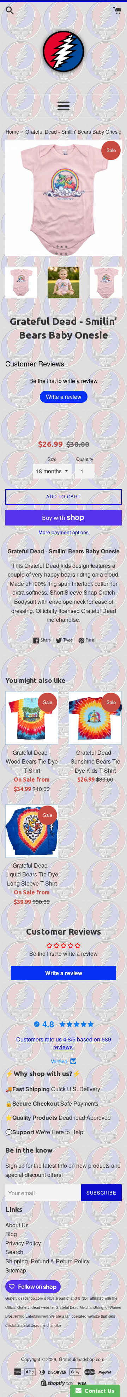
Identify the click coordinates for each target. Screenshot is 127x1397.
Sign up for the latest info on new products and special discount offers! (63, 1170)
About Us (17, 1225)
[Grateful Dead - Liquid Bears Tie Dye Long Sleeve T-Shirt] (31, 830)
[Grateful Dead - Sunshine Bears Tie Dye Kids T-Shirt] (95, 718)
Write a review (63, 397)
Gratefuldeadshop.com (81, 1359)
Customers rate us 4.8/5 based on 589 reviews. (63, 1043)
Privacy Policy (23, 1243)
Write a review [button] (63, 973)
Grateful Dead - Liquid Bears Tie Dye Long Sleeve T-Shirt (31, 874)
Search (14, 1252)
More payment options (63, 532)
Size (52, 459)
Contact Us (98, 1391)
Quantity (84, 459)
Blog (11, 1234)
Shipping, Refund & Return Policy (47, 1261)
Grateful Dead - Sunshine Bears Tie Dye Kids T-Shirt (95, 761)
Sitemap (15, 1270)
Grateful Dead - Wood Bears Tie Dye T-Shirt (32, 761)
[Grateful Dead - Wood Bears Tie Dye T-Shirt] (31, 718)
